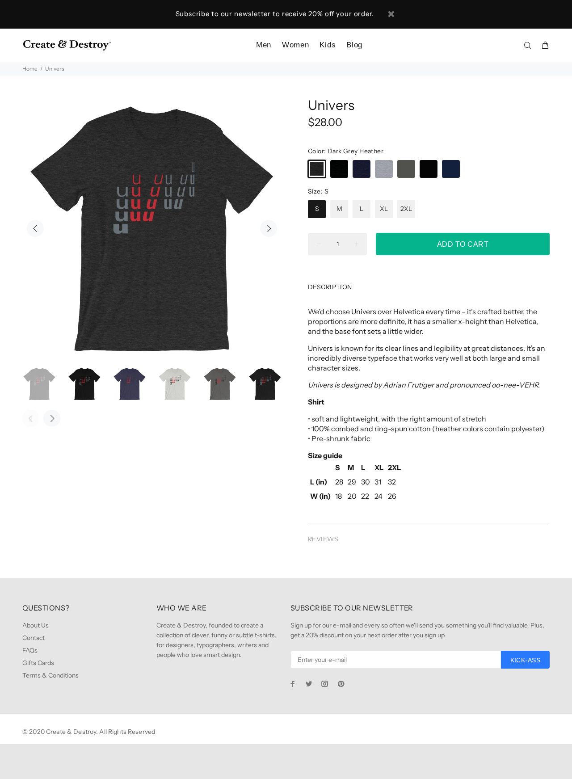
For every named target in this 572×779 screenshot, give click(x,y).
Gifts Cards (38, 663)
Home (30, 68)
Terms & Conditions (50, 675)
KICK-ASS (525, 660)
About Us (35, 625)
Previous (35, 228)
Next (268, 228)
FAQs (30, 650)
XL (384, 209)
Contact (33, 638)
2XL (406, 209)
